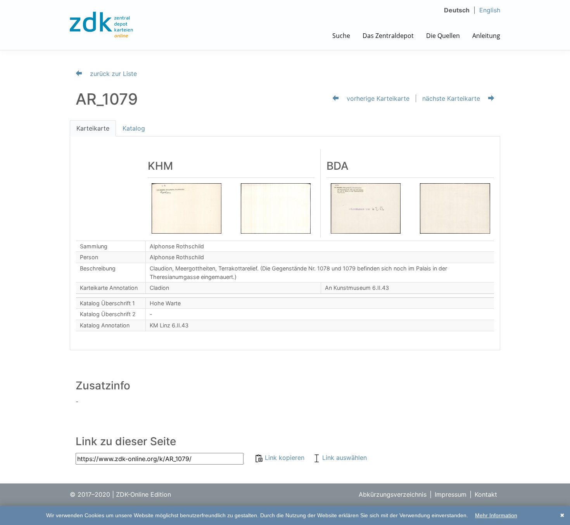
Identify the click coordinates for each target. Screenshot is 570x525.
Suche (341, 35)
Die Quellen (443, 35)
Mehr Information (496, 515)
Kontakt (486, 494)
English (489, 10)
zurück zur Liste (112, 73)
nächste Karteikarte (452, 98)
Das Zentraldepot (388, 35)
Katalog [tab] (134, 128)
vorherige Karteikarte (377, 98)
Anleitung (486, 35)
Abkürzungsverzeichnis (393, 494)
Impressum (450, 494)
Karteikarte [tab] (92, 128)
